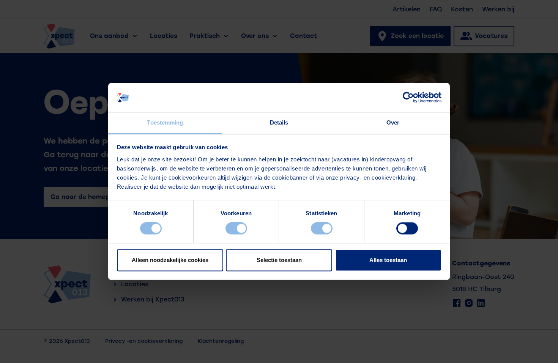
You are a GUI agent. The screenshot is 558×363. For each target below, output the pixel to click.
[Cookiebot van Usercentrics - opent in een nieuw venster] (408, 97)
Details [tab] (279, 122)
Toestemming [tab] (165, 122)
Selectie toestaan (279, 260)
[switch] (236, 229)
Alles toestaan (388, 260)
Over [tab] (392, 122)
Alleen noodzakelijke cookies (170, 260)
